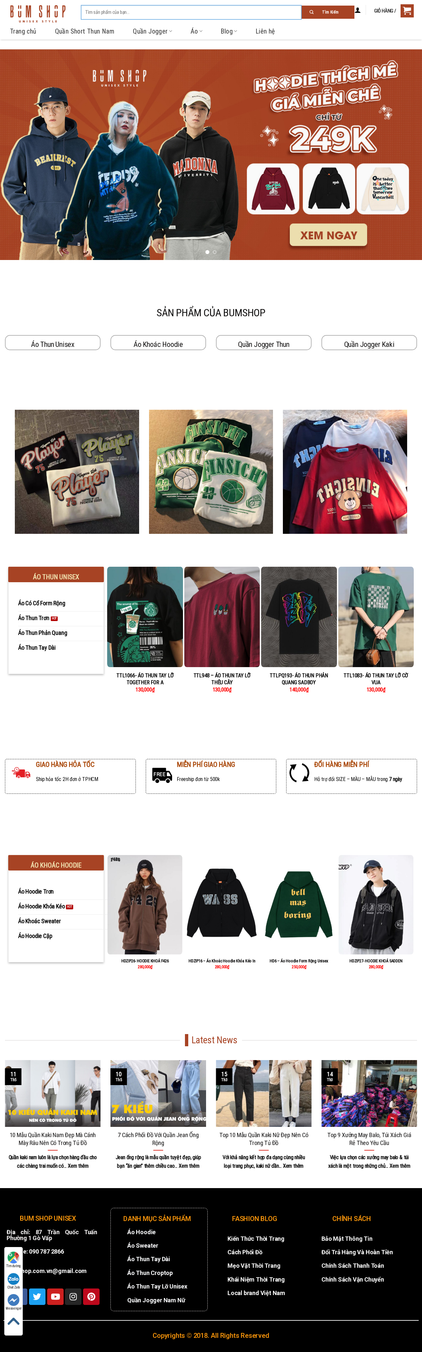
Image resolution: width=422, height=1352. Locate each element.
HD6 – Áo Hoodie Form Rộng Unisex (299, 960)
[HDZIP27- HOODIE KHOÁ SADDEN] (376, 905)
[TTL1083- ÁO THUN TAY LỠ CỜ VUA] (376, 617)
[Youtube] (55, 1296)
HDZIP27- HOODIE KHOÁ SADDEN (376, 960)
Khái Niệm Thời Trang (256, 1279)
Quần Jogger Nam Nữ (156, 1300)
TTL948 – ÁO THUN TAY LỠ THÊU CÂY (222, 679)
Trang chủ (23, 31)
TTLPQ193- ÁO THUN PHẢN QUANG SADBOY (299, 679)
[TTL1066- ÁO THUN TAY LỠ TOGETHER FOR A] (145, 617)
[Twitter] (37, 1296)
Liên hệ (265, 31)
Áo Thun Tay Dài (148, 1259)
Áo (194, 31)
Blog (227, 31)
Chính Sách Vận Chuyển (352, 1279)
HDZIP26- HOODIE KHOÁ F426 (145, 960)
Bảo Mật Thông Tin (347, 1238)
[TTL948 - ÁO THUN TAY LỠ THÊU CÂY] (222, 617)
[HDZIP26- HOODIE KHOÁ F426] (144, 905)
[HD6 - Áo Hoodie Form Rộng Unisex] (298, 905)
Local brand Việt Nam (256, 1292)
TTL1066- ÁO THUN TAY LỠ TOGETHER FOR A (144, 679)
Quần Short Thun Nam (85, 31)
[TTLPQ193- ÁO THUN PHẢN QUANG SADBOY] (299, 617)
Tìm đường (13, 1266)
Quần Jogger (150, 31)
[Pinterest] (91, 1296)
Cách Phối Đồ (244, 1252)
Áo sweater (142, 1245)
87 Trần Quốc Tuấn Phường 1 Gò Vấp (52, 1235)
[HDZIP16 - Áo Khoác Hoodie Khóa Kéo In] (222, 905)
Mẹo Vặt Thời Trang (253, 1265)
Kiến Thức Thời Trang (256, 1238)
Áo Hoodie (141, 1232)
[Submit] (328, 12)
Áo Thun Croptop (150, 1272)
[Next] (405, 155)
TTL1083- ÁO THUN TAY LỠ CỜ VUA (376, 679)
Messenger (13, 1308)
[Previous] (17, 155)
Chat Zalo (13, 1287)
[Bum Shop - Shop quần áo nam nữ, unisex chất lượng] (38, 14)
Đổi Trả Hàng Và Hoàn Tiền (357, 1252)
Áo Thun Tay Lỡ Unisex (157, 1286)
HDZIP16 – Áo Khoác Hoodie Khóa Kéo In (222, 960)
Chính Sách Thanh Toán (352, 1265)
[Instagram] (73, 1296)
